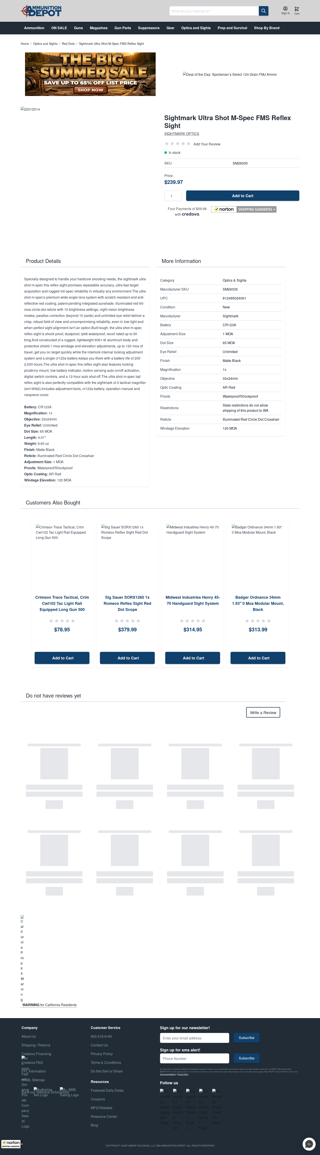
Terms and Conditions (168, 1074)
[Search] (263, 11)
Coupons (98, 1098)
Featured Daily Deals (107, 1090)
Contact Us (99, 1044)
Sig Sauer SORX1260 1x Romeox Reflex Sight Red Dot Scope (127, 603)
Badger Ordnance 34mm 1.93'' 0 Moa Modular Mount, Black (258, 603)
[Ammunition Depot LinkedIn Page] (217, 1107)
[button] (12, 1144)
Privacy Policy (183, 1074)
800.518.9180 (101, 1036)
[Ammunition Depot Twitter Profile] (191, 1110)
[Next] (294, 594)
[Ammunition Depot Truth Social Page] (204, 1110)
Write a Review (263, 712)
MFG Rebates (101, 1107)
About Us (29, 1036)
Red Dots (68, 43)
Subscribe (246, 1037)
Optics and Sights (45, 43)
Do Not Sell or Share (107, 1071)
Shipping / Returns (36, 1044)
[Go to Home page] (41, 11)
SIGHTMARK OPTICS (181, 133)
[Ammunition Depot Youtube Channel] (178, 1110)
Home (25, 43)
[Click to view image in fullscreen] (88, 174)
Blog (94, 1125)
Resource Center (104, 1116)
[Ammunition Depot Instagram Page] (165, 1107)
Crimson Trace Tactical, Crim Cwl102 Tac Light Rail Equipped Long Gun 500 (62, 603)
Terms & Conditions (106, 1062)
